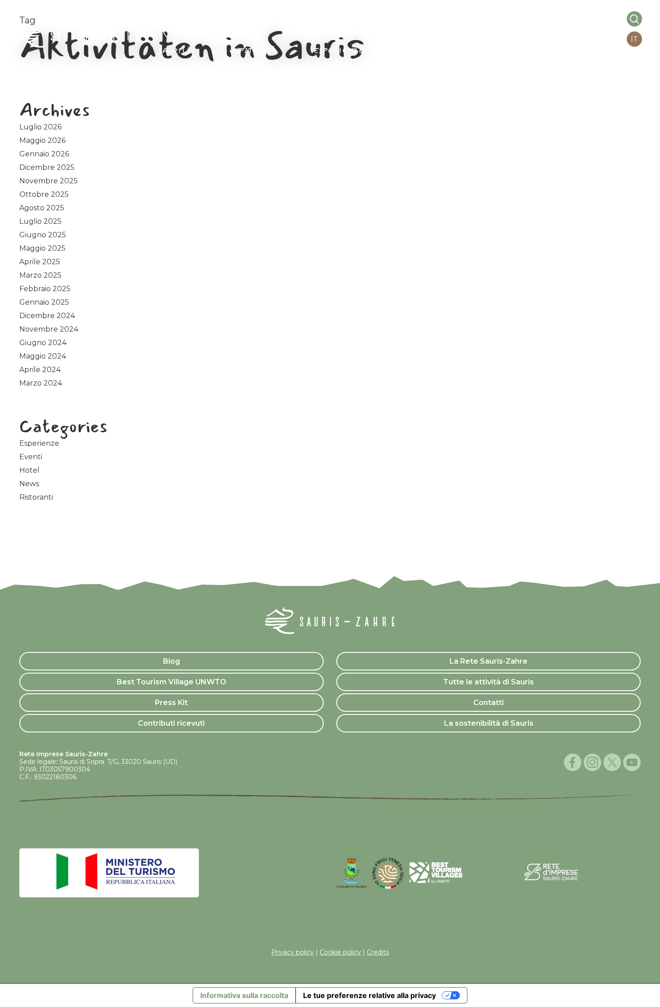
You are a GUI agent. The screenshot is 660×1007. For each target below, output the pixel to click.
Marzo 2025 (40, 275)
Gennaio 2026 (44, 154)
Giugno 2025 (42, 235)
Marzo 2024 (40, 383)
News (29, 483)
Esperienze (39, 443)
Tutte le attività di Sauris (488, 682)
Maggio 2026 (42, 140)
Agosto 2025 (41, 208)
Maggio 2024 (42, 356)
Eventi (30, 456)
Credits (378, 952)
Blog (171, 661)
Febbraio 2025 (44, 288)
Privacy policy (292, 952)
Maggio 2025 (42, 248)
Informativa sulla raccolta (244, 995)
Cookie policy (340, 952)
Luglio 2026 (40, 127)
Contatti (488, 702)
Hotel (29, 470)
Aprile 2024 (40, 369)
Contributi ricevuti (171, 723)
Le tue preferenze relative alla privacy (369, 995)
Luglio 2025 (40, 221)
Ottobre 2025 (44, 194)
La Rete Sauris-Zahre (488, 661)
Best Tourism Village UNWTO (171, 682)
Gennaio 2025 (44, 302)
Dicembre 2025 (47, 167)
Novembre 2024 (48, 329)
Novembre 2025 (48, 181)
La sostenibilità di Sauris (488, 723)
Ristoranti (36, 497)
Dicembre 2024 (47, 315)
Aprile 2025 (39, 261)
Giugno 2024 (42, 342)
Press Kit (171, 702)
